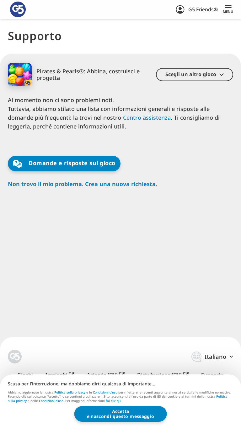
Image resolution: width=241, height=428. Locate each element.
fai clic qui (113, 401)
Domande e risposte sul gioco (71, 163)
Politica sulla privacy (69, 392)
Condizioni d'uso (105, 392)
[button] (194, 74)
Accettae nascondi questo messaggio (120, 413)
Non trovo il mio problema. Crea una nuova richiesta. (82, 184)
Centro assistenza (147, 117)
